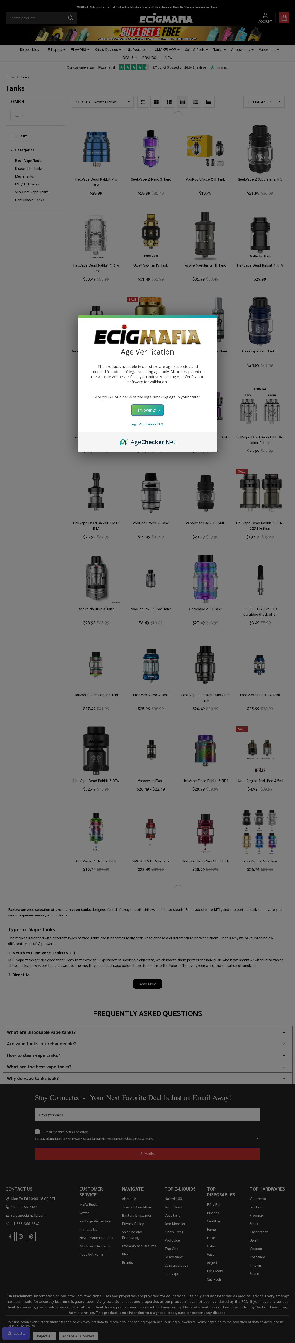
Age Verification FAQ (147, 424)
